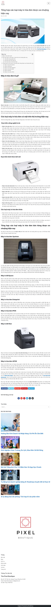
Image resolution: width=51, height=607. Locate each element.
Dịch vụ (2, 561)
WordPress (30, 606)
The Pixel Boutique (41, 49)
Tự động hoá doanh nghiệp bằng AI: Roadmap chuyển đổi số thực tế (25, 482)
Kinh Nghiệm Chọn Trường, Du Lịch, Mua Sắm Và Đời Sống (22, 450)
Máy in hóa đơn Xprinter (10, 64)
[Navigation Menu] (48, 3)
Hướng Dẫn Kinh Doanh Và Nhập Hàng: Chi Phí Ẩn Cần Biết (22, 433)
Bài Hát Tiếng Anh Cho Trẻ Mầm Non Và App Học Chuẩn (21, 467)
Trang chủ (3, 569)
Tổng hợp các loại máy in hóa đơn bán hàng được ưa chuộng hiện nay (18, 63)
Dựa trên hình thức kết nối (10, 60)
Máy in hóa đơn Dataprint (10, 67)
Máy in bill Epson (8, 66)
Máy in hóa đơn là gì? (7, 55)
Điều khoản (3, 563)
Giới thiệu (3, 565)
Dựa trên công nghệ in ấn (10, 58)
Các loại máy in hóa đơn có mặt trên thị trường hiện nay (15, 57)
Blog (2, 559)
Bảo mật (3, 557)
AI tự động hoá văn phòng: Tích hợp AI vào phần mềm (20, 497)
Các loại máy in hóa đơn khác (11, 61)
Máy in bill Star (8, 70)
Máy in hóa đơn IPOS (9, 69)
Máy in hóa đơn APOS (9, 71)
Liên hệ (2, 567)
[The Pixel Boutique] (3, 3)
